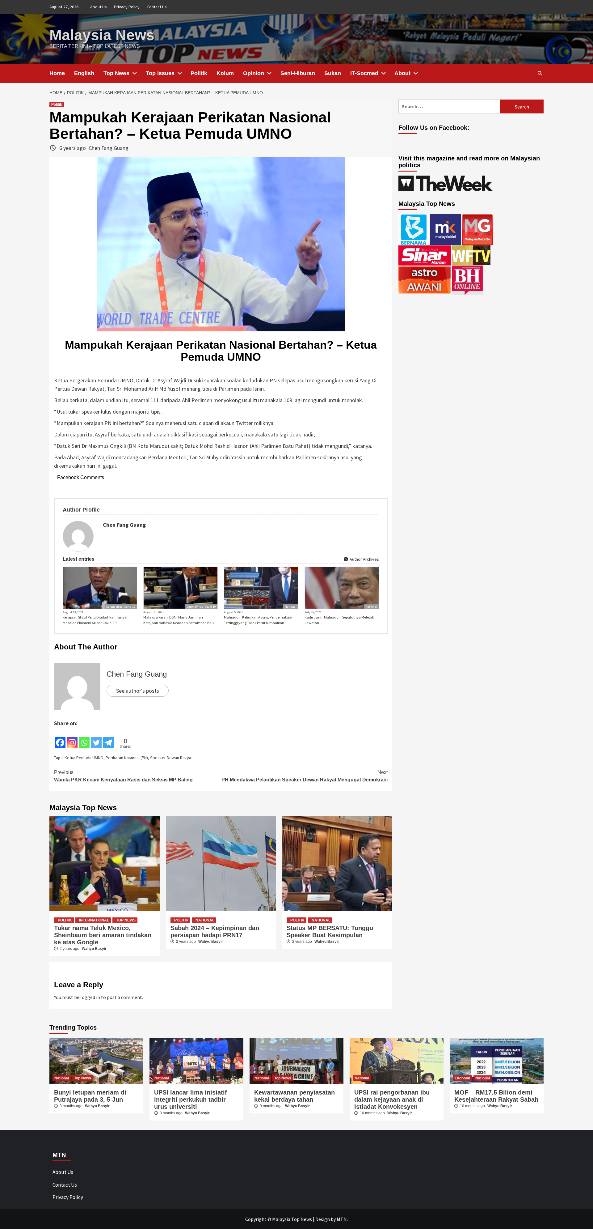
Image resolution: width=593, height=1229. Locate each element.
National (290, 607)
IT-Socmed (364, 73)
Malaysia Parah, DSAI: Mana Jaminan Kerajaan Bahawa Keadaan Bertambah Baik (178, 620)
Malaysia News (101, 35)
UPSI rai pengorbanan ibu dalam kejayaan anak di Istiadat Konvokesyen (392, 1099)
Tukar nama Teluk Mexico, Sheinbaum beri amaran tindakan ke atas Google (102, 935)
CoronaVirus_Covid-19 (120, 607)
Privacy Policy (127, 7)
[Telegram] (108, 738)
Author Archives (364, 559)
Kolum (225, 73)
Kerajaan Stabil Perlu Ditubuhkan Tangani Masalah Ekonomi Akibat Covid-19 (96, 620)
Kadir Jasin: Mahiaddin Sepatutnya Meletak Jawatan (339, 620)
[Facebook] (60, 738)
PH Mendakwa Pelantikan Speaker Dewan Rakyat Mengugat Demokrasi (304, 776)
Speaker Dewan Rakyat (171, 757)
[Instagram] (72, 738)
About (402, 73)
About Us (98, 7)
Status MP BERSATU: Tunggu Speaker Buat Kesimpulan (330, 931)
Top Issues (160, 73)
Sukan (332, 73)
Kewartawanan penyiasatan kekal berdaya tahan (294, 1096)
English (84, 73)
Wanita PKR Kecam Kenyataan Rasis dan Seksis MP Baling (123, 776)
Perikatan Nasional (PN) (127, 757)
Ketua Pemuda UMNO (84, 757)
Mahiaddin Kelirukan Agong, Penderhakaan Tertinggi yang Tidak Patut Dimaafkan (258, 620)
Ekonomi (462, 1078)
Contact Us (157, 7)
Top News (116, 73)
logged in (90, 997)
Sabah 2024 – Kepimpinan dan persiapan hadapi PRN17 (214, 931)
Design (322, 1219)
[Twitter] (96, 738)
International (94, 920)
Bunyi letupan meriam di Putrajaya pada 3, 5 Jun (90, 1096)
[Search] (540, 73)
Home (57, 73)
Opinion (253, 73)
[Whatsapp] (84, 738)
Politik (199, 73)
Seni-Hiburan (297, 73)
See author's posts (137, 690)
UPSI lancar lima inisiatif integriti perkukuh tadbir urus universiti (190, 1099)
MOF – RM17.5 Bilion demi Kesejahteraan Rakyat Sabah (496, 1096)
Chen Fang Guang (108, 147)
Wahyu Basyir (94, 948)
